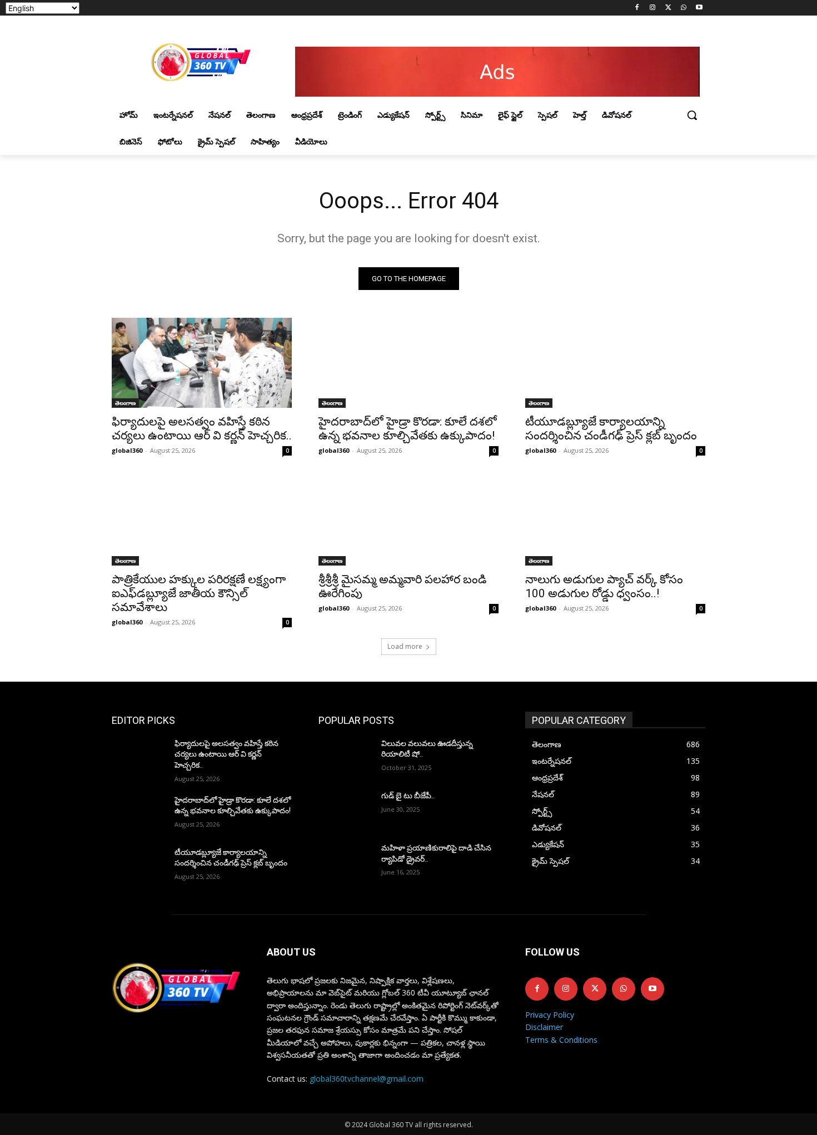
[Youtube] (699, 8)
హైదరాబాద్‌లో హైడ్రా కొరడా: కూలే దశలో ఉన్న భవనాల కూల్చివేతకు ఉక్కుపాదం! (407, 428)
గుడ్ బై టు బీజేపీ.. (408, 795)
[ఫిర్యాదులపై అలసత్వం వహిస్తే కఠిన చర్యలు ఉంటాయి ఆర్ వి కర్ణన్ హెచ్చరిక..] (202, 363)
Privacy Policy (549, 1014)
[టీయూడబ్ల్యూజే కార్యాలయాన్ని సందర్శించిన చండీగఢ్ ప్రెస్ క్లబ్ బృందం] (615, 363)
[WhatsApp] (683, 8)
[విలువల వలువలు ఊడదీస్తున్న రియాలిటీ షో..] (345, 757)
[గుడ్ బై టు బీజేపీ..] (345, 809)
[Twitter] (668, 8)
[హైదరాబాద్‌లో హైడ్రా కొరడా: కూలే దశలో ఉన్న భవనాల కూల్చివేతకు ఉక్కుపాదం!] (408, 363)
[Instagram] (652, 8)
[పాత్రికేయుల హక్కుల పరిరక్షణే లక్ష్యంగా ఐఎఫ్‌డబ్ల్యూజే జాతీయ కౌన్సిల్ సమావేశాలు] (202, 521)
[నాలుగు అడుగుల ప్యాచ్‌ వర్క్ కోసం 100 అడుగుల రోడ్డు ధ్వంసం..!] (615, 521)
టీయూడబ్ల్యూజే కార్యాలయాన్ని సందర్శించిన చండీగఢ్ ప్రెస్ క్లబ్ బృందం (611, 428)
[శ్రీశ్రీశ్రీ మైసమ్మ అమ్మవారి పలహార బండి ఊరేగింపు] (408, 521)
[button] (692, 115)
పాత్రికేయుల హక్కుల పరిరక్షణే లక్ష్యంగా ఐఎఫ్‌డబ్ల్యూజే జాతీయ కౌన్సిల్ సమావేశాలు (199, 593)
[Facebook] (637, 8)
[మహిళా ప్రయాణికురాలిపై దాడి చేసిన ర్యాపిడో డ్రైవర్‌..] (345, 862)
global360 (127, 450)
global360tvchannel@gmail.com (367, 1078)
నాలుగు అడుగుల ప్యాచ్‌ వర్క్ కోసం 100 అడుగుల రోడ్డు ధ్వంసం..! (604, 586)
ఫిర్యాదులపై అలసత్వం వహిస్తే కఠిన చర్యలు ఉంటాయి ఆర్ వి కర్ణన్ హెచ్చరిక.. (202, 428)
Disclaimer (544, 1027)
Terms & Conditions (561, 1039)
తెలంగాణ (125, 403)
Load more (404, 646)
